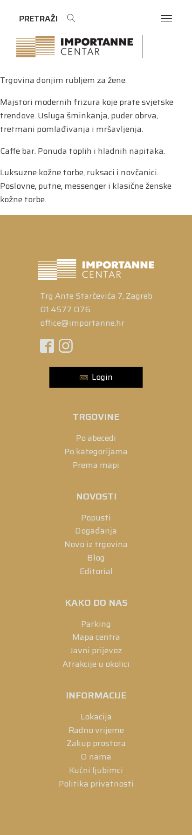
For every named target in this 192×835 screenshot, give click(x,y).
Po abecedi (96, 438)
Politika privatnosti (96, 783)
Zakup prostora (96, 743)
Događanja (96, 530)
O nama (96, 756)
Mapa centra (96, 636)
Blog (96, 557)
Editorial (96, 571)
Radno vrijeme (96, 730)
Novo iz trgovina (96, 544)
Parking (96, 623)
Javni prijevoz (96, 650)
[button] (96, 377)
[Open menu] (166, 18)
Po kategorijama (96, 451)
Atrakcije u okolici (96, 664)
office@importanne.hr (82, 322)
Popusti (96, 517)
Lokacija (96, 716)
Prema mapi (96, 465)
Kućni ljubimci (96, 770)
